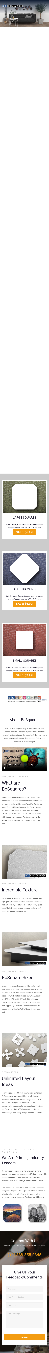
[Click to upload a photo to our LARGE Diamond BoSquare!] (24, 568)
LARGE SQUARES (24, 517)
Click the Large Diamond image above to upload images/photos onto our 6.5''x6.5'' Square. (24, 600)
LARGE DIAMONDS (24, 589)
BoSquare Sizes (17, 977)
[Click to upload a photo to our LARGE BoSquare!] (24, 497)
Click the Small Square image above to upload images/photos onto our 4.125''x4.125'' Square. (24, 671)
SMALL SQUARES (24, 660)
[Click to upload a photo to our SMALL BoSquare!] (24, 640)
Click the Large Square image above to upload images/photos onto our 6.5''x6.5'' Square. (24, 528)
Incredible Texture (20, 890)
